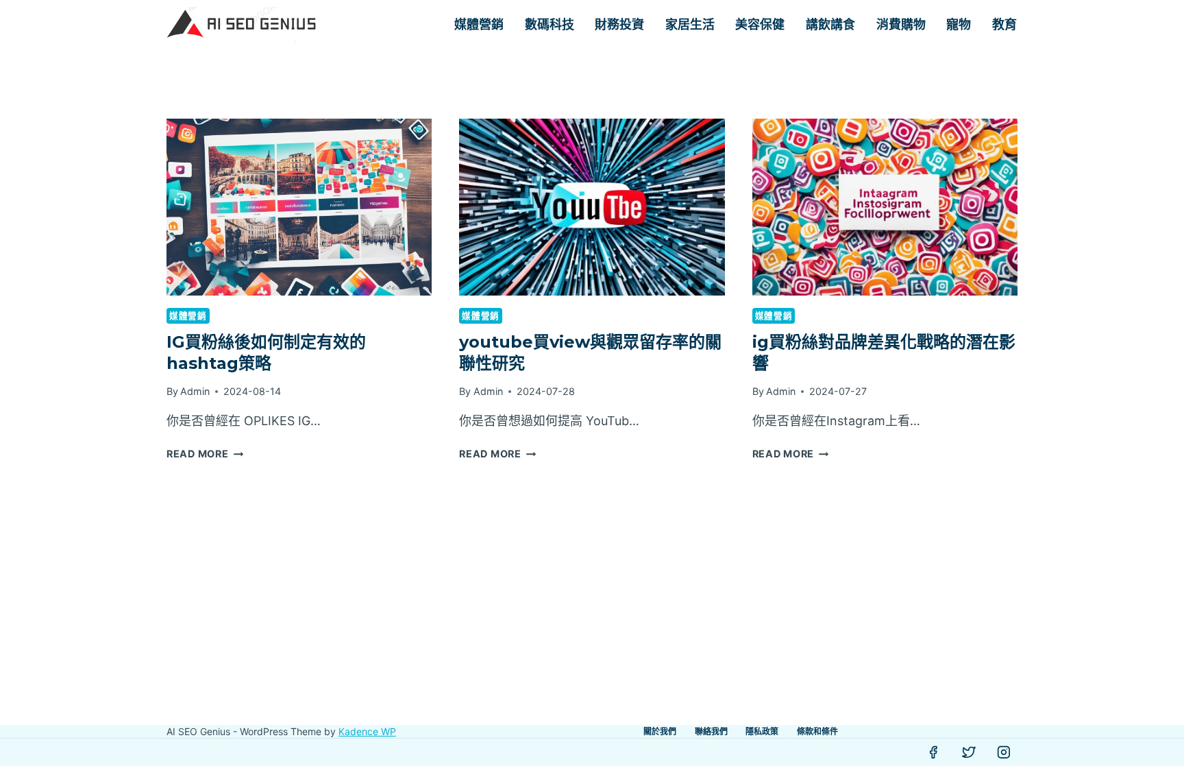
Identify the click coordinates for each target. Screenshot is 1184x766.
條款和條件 (817, 731)
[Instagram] (1004, 752)
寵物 (958, 24)
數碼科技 (549, 24)
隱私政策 (761, 731)
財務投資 (619, 24)
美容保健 (760, 24)
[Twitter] (969, 752)
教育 (1004, 24)
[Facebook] (933, 752)
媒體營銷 (479, 24)
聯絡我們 (711, 731)
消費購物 (901, 24)
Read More (204, 453)
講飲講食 (830, 24)
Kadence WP (367, 731)
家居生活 (690, 24)
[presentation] (299, 207)
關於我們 (659, 731)
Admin (195, 391)
